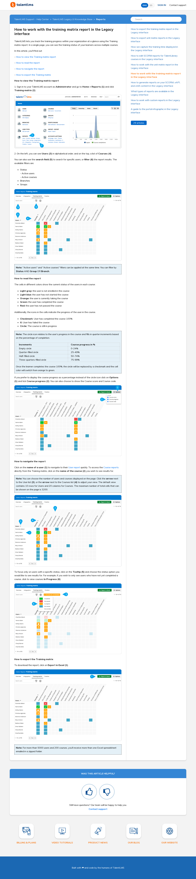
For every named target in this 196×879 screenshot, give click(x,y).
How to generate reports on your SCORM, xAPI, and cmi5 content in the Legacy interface (155, 84)
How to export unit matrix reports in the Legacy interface (155, 39)
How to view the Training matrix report (35, 56)
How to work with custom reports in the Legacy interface (155, 102)
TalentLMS (118, 867)
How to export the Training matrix (33, 74)
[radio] (89, 792)
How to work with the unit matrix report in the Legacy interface (154, 66)
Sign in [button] (162, 5)
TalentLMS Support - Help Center (31, 19)
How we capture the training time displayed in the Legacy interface (154, 48)
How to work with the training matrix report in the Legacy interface (156, 75)
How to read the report (27, 62)
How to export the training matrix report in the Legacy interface (154, 31)
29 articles (138, 122)
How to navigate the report (29, 68)
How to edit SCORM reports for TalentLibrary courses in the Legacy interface (154, 57)
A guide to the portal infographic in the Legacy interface (154, 111)
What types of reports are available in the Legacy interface (152, 93)
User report (74, 467)
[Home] (22, 6)
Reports (100, 19)
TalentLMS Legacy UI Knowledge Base (72, 19)
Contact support (177, 5)
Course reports (111, 467)
